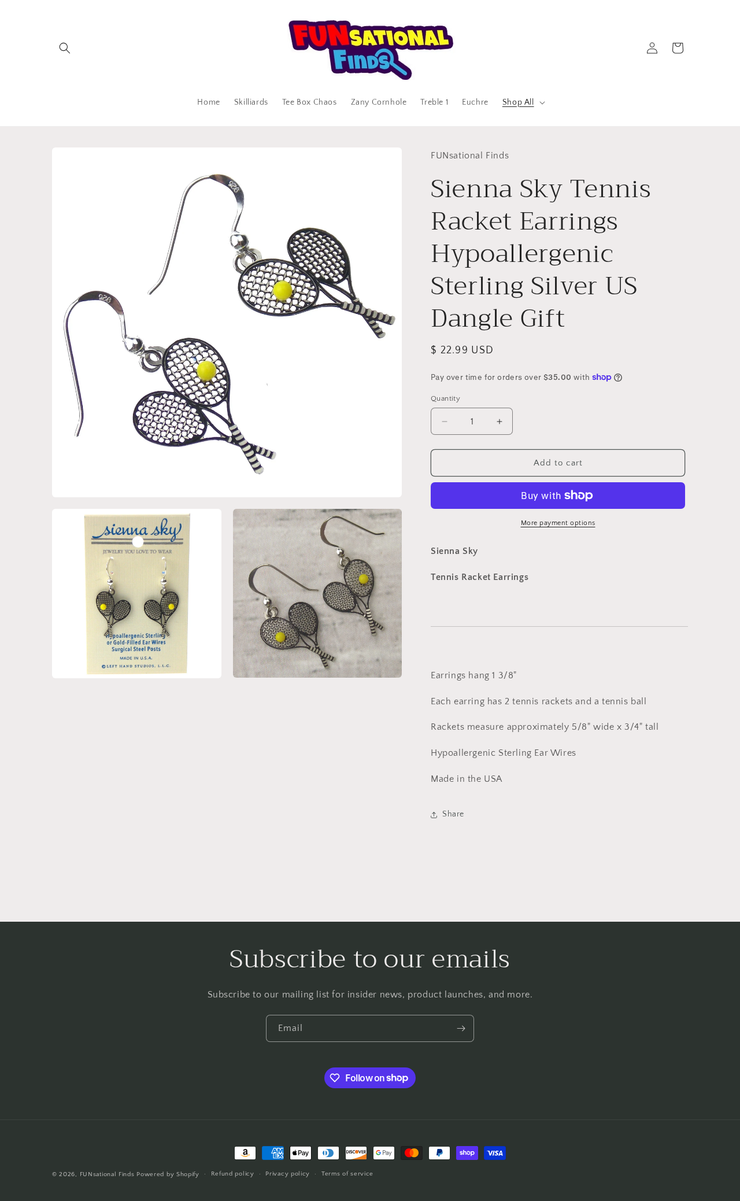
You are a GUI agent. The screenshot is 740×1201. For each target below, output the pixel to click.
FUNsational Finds (107, 1174)
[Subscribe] (460, 1028)
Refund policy (232, 1173)
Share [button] (453, 814)
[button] (64, 48)
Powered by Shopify (167, 1174)
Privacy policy (287, 1173)
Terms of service (347, 1173)
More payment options (558, 523)
